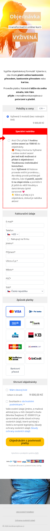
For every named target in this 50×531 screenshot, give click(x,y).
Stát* (8, 287)
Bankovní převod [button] (15, 370)
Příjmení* (10, 252)
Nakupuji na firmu (19, 239)
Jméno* (9, 243)
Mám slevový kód (18, 389)
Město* (9, 269)
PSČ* (8, 278)
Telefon (9, 230)
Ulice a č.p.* (12, 260)
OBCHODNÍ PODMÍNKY (25, 512)
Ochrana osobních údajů (25, 520)
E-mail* (9, 221)
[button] (15, 311)
